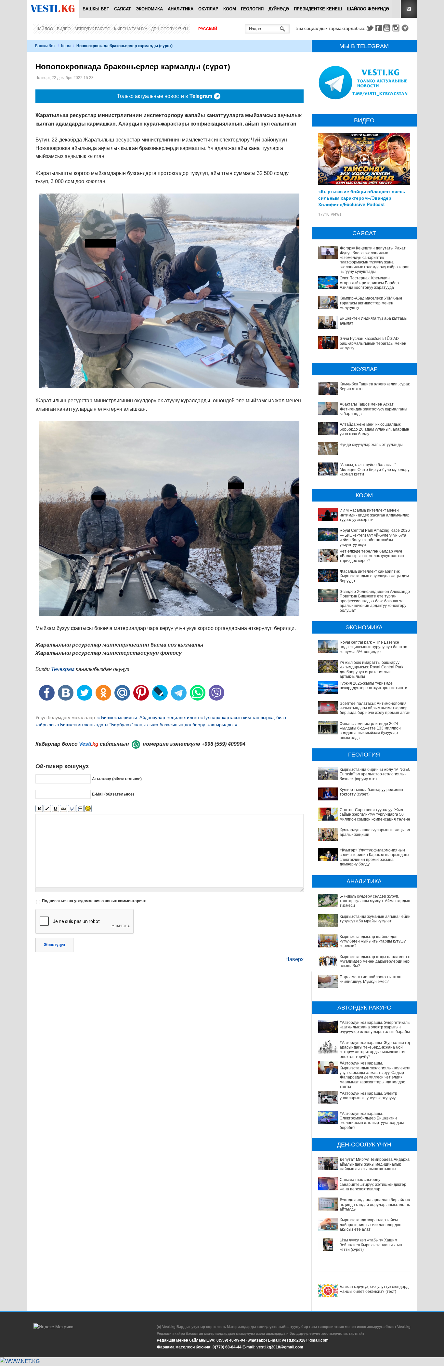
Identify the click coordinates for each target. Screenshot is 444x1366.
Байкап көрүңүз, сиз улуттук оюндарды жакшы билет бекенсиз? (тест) (375, 1288)
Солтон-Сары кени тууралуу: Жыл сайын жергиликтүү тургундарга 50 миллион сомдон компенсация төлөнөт (376, 815)
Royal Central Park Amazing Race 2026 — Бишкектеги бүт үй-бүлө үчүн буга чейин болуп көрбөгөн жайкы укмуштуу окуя (375, 537)
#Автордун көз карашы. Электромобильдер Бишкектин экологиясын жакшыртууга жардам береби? (372, 1120)
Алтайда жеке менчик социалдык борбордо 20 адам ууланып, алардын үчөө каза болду (374, 429)
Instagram (396, 28)
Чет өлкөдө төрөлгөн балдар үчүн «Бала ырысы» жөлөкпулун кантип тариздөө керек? (372, 556)
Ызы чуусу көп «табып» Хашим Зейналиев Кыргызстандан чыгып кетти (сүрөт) (371, 1245)
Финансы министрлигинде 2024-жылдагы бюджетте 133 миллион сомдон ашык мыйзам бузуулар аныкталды (370, 730)
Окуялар (208, 9)
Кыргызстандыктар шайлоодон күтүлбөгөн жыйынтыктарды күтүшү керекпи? (373, 941)
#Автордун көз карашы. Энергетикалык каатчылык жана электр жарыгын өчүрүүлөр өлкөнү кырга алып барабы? (376, 1027)
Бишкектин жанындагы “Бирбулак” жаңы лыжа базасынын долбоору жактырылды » (148, 724)
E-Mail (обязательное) (113, 794)
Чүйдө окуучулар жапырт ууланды (371, 444)
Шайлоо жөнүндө (368, 9)
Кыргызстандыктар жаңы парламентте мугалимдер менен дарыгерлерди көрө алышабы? (376, 962)
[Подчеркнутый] (55, 808)
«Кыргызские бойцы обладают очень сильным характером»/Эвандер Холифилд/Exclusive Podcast (361, 198)
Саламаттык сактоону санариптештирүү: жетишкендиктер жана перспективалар (373, 1184)
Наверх (294, 959)
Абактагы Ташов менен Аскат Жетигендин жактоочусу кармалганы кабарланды (373, 409)
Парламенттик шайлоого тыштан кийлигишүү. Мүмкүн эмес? (370, 979)
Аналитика (180, 9)
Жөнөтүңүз (54, 945)
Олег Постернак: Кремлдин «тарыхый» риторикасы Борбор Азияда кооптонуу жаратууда (369, 283)
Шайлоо (44, 29)
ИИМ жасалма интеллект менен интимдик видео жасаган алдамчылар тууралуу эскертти (375, 515)
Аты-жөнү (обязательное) (117, 779)
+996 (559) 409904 (223, 744)
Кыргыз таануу (130, 29)
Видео (64, 29)
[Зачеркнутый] (63, 808)
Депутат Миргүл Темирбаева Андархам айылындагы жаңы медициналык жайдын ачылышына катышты (376, 1164)
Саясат (122, 9)
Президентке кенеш (318, 9)
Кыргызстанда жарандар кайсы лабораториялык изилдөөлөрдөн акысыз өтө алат (370, 1225)
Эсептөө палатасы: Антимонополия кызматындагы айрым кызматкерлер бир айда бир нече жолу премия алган (375, 708)
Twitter (369, 28)
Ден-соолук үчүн (169, 29)
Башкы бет (96, 9)
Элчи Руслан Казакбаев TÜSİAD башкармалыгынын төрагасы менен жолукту (373, 343)
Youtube (387, 28)
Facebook (378, 28)
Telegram (406, 28)
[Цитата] (71, 808)
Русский (207, 29)
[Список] (80, 808)
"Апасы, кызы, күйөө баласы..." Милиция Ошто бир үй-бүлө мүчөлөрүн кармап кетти (376, 469)
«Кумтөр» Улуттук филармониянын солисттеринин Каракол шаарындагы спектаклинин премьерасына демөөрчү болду (374, 857)
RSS (409, 9)
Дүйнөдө (278, 9)
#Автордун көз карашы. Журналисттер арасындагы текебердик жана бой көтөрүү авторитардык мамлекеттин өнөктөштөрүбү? (375, 1049)
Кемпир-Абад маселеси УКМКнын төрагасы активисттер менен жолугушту (371, 303)
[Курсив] (47, 808)
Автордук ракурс (92, 29)
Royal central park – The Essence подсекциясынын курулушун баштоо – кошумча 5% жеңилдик (375, 647)
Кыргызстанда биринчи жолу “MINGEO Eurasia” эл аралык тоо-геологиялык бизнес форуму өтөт (375, 774)
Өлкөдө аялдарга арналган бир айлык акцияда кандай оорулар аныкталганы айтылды (375, 1205)
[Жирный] (39, 808)
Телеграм (62, 669)
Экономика (149, 9)
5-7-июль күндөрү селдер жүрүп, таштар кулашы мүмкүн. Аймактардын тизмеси (375, 901)
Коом (229, 9)
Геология (252, 9)
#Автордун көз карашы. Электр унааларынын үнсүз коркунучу (368, 1095)
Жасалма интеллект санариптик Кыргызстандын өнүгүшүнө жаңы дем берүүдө (374, 576)
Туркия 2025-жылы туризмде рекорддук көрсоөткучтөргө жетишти (373, 685)
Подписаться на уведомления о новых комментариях (94, 901)
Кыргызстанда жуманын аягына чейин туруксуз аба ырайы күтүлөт (375, 918)
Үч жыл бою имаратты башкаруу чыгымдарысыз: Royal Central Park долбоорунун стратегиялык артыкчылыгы (371, 669)
